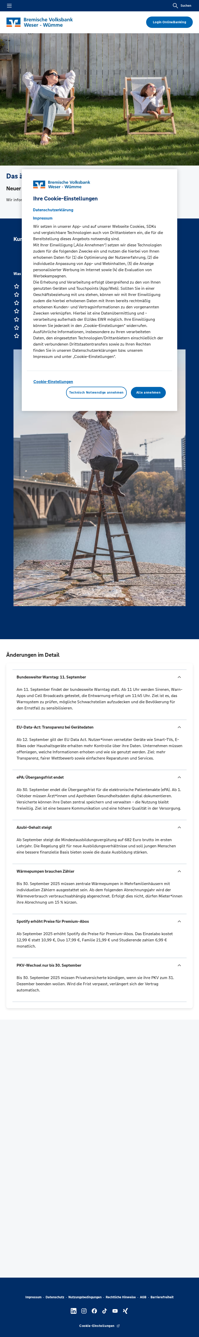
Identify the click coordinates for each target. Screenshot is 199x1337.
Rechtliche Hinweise (121, 1297)
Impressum (33, 1297)
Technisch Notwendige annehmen (96, 392)
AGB (143, 1297)
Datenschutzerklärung (53, 210)
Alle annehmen (148, 392)
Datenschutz (55, 1297)
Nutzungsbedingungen (85, 1297)
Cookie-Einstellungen (53, 381)
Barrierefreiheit (162, 1297)
